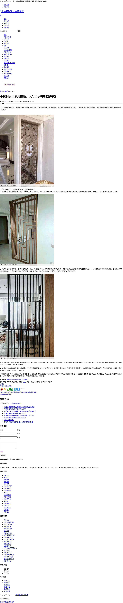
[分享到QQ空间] (4, 389)
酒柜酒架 (6, 27)
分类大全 (6, 25)
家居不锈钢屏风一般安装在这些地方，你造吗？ (19, 415)
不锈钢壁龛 (7, 495)
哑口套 (6, 65)
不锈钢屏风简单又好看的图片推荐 (15, 409)
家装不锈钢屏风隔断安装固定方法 (15, 413)
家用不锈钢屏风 (9, 420)
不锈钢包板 (7, 508)
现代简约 (6, 43)
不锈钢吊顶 (7, 71)
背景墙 (6, 41)
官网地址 (7, 591)
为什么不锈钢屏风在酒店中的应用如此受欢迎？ (19, 392)
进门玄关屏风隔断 (9, 63)
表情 (1, 452)
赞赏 (1, 386)
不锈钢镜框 (7, 490)
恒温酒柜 (6, 60)
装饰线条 (6, 482)
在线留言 (6, 5)
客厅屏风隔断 (8, 73)
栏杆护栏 (6, 505)
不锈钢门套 (7, 499)
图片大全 (6, 21)
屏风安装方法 (8, 54)
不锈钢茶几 (7, 503)
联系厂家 (6, 7)
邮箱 (18, 433)
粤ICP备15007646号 (21, 595)
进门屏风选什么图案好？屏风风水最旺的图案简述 (20, 411)
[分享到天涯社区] (15, 389)
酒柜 (5, 35)
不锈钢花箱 (7, 497)
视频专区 (6, 479)
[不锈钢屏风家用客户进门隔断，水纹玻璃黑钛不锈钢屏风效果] (27, 359)
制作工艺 (6, 39)
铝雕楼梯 (6, 512)
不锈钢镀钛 (5, 394)
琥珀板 (6, 501)
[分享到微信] (8, 389)
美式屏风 (6, 78)
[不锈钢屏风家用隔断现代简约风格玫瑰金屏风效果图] (27, 265)
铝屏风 (6, 492)
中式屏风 (6, 48)
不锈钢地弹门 (8, 486)
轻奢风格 (6, 58)
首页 (5, 19)
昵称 (18, 430)
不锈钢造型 (7, 488)
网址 (18, 437)
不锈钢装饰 (7, 52)
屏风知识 (6, 23)
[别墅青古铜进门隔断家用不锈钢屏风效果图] (27, 186)
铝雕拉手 (6, 510)
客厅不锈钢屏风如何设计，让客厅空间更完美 (18, 422)
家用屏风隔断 (8, 50)
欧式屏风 (6, 67)
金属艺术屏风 (8, 69)
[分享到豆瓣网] (11, 389)
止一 (4, 101)
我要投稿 (3, 602)
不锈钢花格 (7, 37)
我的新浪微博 (10, 602)
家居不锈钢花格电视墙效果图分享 (15, 417)
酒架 (5, 45)
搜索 (19, 31)
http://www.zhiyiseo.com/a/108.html (17, 379)
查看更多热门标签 (9, 84)
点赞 (2, 384)
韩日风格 (6, 76)
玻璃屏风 (6, 56)
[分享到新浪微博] (1, 389)
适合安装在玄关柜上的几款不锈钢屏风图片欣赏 (19, 407)
